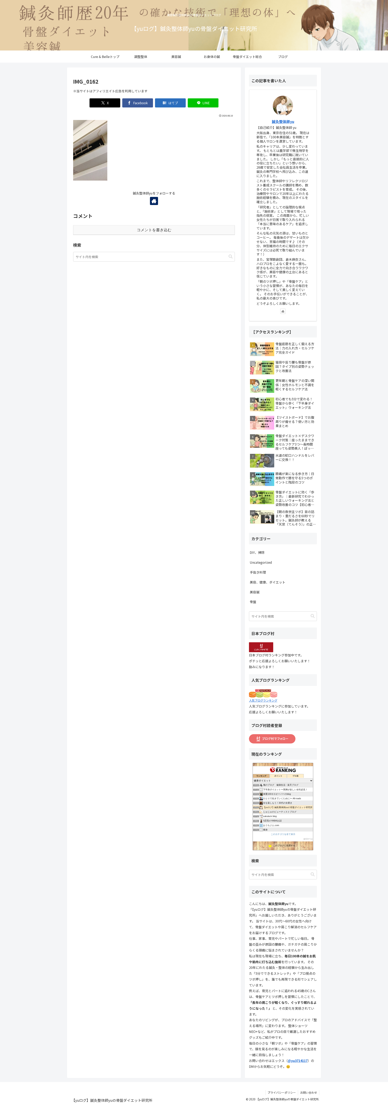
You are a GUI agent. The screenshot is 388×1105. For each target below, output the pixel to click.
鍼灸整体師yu (283, 121)
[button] (230, 256)
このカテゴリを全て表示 (283, 834)
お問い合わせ (308, 1092)
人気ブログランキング (263, 700)
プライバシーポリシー (282, 1092)
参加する (308, 839)
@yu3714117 (298, 1060)
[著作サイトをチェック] (154, 201)
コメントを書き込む (154, 230)
